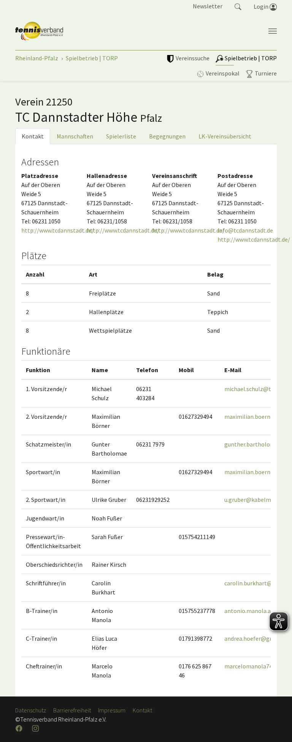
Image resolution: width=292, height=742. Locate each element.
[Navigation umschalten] (272, 31)
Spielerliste (121, 136)
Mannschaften (75, 136)
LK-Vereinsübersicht (224, 136)
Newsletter (207, 6)
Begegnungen (167, 136)
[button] (238, 6)
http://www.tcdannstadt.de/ (57, 230)
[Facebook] (19, 728)
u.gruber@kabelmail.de (254, 499)
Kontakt (33, 136)
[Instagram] (36, 728)
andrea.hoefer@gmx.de (254, 638)
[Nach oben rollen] (277, 727)
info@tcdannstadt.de (245, 230)
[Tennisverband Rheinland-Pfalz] (39, 31)
